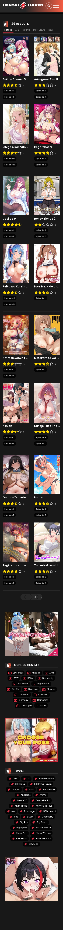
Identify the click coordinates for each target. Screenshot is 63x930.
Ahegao (35, 672)
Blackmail (21, 838)
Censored (23, 694)
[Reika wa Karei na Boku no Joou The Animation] (16, 263)
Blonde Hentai (43, 838)
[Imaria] (47, 474)
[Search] (49, 5)
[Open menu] (56, 6)
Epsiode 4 (41, 158)
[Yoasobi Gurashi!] (47, 542)
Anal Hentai (49, 789)
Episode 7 (41, 96)
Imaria (39, 497)
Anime (42, 794)
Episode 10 (9, 164)
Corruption (42, 699)
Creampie (25, 705)
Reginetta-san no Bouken (16, 565)
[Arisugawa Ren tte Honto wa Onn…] (47, 56)
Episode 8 (41, 90)
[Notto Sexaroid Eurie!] (16, 335)
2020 (15, 778)
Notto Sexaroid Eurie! (16, 358)
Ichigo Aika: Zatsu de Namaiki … (16, 147)
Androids (25, 794)
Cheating (43, 694)
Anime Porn (20, 805)
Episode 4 (41, 230)
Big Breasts (43, 683)
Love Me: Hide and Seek (47, 286)
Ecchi (43, 705)
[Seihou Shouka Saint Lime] (16, 56)
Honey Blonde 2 (44, 218)
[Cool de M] (16, 195)
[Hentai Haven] (23, 5)
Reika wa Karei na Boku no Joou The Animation (16, 286)
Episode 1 (9, 96)
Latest (8, 29)
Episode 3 (41, 164)
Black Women (43, 833)
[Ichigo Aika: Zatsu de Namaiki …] (16, 124)
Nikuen (7, 426)
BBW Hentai (49, 811)
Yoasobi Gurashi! (46, 565)
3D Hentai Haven (43, 784)
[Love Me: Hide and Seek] (47, 263)
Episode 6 (41, 509)
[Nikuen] (16, 403)
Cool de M (9, 218)
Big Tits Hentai (43, 827)
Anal (51, 672)
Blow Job (33, 689)
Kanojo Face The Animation (47, 426)
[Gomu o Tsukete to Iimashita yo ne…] (16, 474)
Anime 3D (21, 800)
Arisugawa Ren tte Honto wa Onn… (47, 79)
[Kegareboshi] (47, 124)
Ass (13, 811)
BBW (16, 678)
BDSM (30, 678)
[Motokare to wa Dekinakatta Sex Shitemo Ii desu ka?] (47, 335)
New (50, 29)
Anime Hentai (42, 800)
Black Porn (21, 833)
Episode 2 (9, 90)
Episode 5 (41, 515)
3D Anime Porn (46, 778)
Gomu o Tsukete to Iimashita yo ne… (16, 497)
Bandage (29, 811)
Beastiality (48, 678)
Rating (26, 29)
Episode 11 (9, 158)
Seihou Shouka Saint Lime (16, 79)
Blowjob (50, 689)
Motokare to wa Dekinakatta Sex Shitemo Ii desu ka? (47, 358)
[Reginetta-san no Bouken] (16, 542)
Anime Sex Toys (43, 805)
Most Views (39, 29)
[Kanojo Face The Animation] (47, 403)
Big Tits (15, 689)
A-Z (17, 29)
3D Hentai (17, 672)
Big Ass (23, 822)
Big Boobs (23, 683)
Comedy (23, 699)
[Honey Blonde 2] (47, 195)
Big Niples (21, 827)
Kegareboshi (43, 147)
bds (15, 816)
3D (28, 778)
